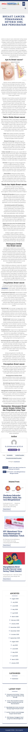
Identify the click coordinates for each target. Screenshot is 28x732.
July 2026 (15, 602)
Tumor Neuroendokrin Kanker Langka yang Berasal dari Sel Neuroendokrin (15, 702)
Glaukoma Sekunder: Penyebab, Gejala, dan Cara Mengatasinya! (12, 497)
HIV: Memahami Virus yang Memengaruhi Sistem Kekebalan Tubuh (13, 533)
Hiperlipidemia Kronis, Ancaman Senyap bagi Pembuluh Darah (15, 707)
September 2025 (15, 638)
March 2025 (15, 659)
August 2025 (15, 641)
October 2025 (15, 634)
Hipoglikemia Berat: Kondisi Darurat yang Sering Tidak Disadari (12, 569)
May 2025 (15, 652)
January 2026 (15, 624)
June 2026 (15, 606)
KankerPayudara (19, 455)
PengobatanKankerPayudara (14, 458)
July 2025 (15, 645)
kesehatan (5, 288)
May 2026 (15, 609)
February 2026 (15, 620)
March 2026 (15, 616)
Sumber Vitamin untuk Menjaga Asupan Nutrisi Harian (15, 712)
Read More (7, 509)
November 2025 (15, 631)
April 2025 (15, 656)
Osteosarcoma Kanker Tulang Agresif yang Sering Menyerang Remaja (15, 696)
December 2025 (15, 627)
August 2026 (15, 599)
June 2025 (15, 649)
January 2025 (15, 663)
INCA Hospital (19, 730)
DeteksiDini (10, 455)
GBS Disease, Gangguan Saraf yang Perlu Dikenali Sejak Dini (15, 717)
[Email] (19, 450)
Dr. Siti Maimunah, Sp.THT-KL (14, 446)
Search (25, 8)
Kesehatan (17, 461)
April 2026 (15, 613)
